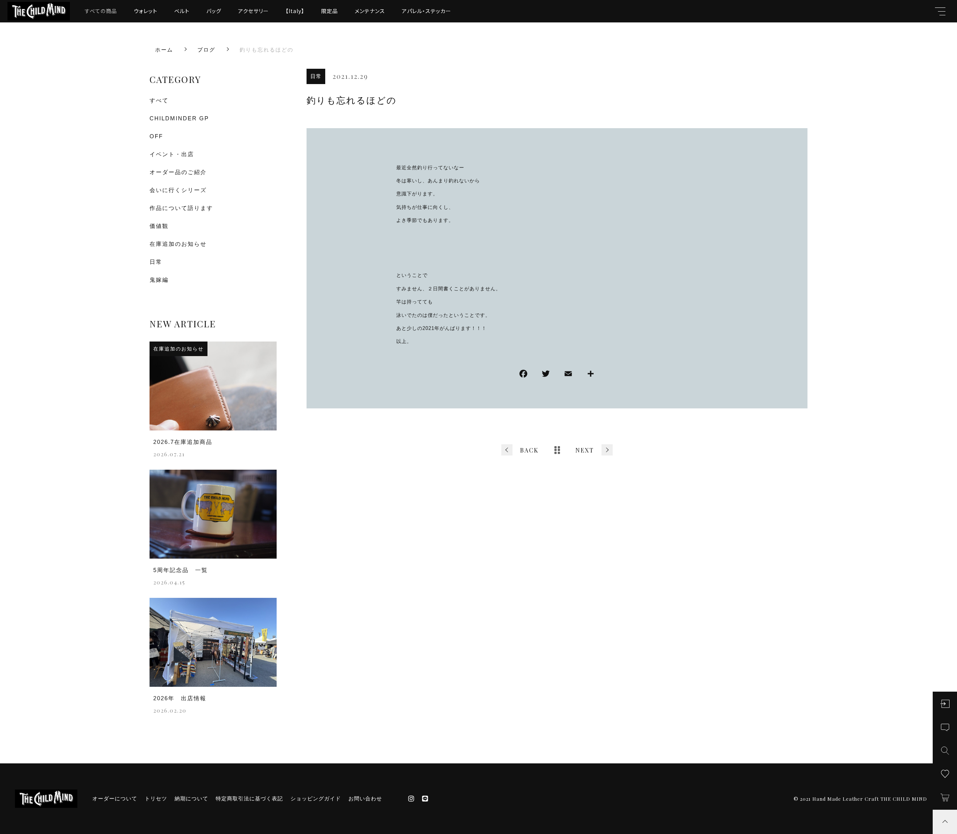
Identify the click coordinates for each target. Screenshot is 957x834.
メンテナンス (370, 11)
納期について (191, 798)
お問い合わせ (365, 798)
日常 (315, 76)
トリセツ (156, 798)
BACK (529, 450)
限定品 (329, 11)
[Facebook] (523, 375)
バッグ (213, 11)
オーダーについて (114, 798)
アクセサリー (253, 11)
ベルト (182, 11)
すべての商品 (101, 11)
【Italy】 (295, 11)
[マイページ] (945, 704)
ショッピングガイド (315, 798)
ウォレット (145, 11)
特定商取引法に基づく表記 (249, 798)
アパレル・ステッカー (426, 11)
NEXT (584, 450)
